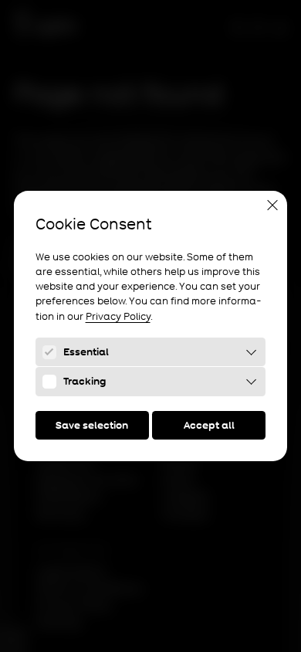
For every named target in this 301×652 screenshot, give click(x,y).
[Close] (272, 205)
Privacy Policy (118, 316)
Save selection (92, 425)
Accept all (209, 425)
